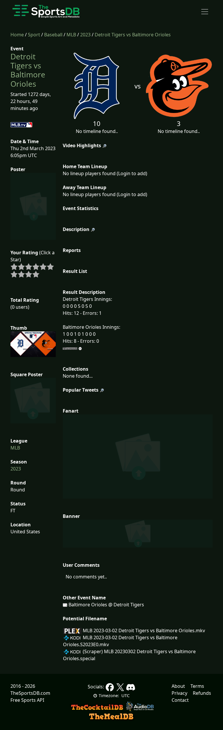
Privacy (179, 693)
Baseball (53, 34)
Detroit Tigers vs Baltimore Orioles (133, 34)
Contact (180, 700)
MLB (71, 34)
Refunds (202, 693)
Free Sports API (27, 700)
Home (17, 34)
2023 (85, 34)
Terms (197, 686)
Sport (34, 34)
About (178, 686)
